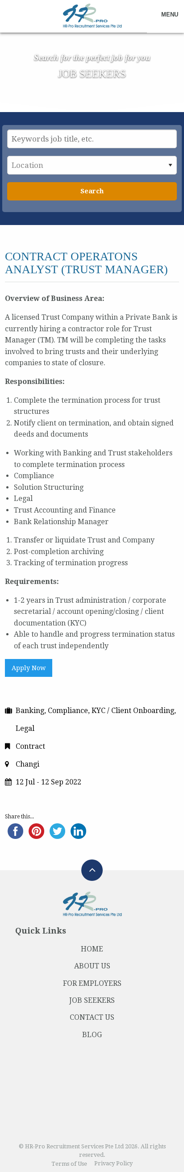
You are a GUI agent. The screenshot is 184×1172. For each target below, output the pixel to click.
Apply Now (29, 668)
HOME (92, 949)
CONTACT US (92, 1017)
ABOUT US (92, 966)
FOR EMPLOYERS (92, 983)
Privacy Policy (113, 1163)
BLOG (92, 1034)
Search (92, 191)
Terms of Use (69, 1163)
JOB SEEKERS (92, 1000)
